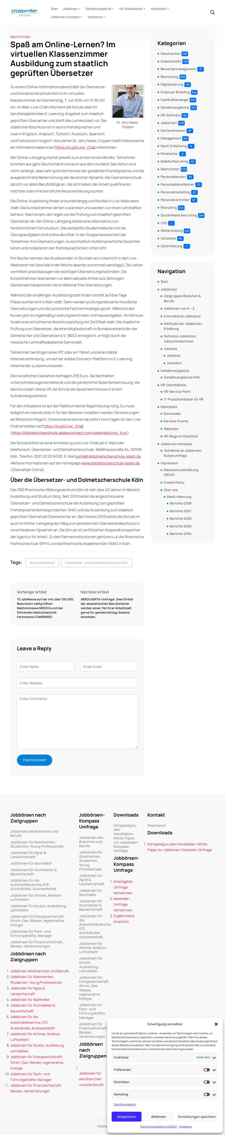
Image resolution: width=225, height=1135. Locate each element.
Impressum (185, 1126)
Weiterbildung (172, 230)
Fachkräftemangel (175, 99)
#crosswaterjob (42, 562)
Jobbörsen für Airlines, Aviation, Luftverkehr (36, 897)
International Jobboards (182, 316)
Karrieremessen (173, 130)
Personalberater (173, 176)
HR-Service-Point (177, 391)
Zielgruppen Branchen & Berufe (182, 298)
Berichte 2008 (181, 503)
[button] (216, 1024)
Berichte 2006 (181, 518)
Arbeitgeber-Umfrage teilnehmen (124, 887)
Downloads (172, 413)
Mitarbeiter (169, 153)
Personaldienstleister (177, 184)
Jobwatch (174, 363)
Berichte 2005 (181, 526)
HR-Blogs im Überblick (181, 436)
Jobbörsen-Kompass (65, 17)
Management (171, 138)
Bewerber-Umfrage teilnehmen (123, 904)
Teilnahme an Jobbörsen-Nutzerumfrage (183, 453)
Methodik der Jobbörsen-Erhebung (183, 326)
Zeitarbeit (168, 238)
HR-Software (170, 115)
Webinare (171, 428)
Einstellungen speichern (197, 1116)
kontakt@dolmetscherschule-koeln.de (108, 456)
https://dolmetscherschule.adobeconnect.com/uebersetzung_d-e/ (69, 432)
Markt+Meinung (179, 496)
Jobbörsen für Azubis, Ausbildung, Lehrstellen (38, 908)
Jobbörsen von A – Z (179, 308)
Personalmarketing (175, 192)
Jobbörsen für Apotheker (31, 863)
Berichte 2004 (181, 533)
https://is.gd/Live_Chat (75, 147)
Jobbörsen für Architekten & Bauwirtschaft (33, 872)
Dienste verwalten (125, 1104)
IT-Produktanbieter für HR (183, 399)
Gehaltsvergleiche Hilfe (182, 377)
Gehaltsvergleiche (98, 9)
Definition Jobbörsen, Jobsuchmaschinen (180, 339)
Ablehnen (158, 1116)
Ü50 (164, 223)
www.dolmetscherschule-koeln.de (110, 463)
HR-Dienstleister (131, 9)
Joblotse (170, 348)
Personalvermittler (175, 199)
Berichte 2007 (180, 511)
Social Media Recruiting (179, 215)
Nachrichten (20, 36)
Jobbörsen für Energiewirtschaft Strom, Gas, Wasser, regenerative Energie (37, 920)
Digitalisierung (172, 84)
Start (54, 9)
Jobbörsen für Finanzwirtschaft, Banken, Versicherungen (36, 944)
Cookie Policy (174, 482)
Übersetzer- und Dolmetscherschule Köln (96, 562)
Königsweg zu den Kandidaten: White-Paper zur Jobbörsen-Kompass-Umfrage (126, 838)
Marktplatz (158, 9)
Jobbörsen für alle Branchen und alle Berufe (91, 1079)
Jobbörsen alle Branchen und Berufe (34, 833)
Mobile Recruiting (174, 161)
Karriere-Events (176, 421)
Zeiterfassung (171, 246)
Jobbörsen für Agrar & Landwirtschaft (28, 855)
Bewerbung (169, 76)
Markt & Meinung (174, 146)
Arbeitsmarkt (171, 61)
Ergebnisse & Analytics (124, 918)
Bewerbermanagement (178, 69)
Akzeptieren (126, 1116)
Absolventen (170, 53)
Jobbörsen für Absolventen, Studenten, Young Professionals (37, 844)
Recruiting (169, 207)
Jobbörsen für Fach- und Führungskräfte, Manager (31, 933)
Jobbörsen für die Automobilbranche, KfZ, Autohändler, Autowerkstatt (33, 884)
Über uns (171, 490)
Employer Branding (175, 92)
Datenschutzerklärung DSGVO (158, 1126)
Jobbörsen (70, 9)
